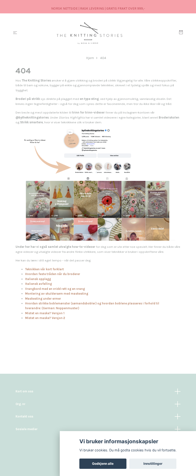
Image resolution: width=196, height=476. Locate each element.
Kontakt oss (24, 416)
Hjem (90, 58)
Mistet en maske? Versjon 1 (45, 313)
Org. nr (20, 404)
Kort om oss (24, 391)
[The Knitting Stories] (99, 33)
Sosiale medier (27, 429)
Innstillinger (153, 463)
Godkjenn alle (103, 463)
